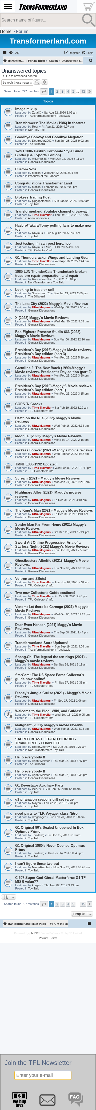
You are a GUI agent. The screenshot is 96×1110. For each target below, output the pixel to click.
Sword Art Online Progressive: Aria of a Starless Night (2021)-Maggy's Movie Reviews (52, 544)
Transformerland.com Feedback (49, 115)
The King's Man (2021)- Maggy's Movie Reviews (54, 510)
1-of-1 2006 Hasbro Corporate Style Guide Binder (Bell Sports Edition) (49, 153)
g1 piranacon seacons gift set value (44, 799)
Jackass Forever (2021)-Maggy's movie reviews (53, 450)
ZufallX (36, 112)
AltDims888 (39, 158)
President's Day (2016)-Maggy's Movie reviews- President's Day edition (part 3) (53, 352)
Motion (36, 172)
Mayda (36, 803)
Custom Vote (25, 169)
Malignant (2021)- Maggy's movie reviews (49, 725)
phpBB (34, 933)
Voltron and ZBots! (30, 579)
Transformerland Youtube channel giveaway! (52, 211)
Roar (35, 126)
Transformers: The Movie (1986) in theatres (50, 123)
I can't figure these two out (37, 864)
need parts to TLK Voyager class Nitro (46, 813)
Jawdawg (38, 835)
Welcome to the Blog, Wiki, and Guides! (48, 711)
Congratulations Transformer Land (43, 183)
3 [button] (62, 91)
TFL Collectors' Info (40, 250)
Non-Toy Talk (36, 129)
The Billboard (36, 143)
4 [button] (68, 91)
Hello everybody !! (30, 757)
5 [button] (73, 91)
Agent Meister (41, 760)
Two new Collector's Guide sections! (45, 593)
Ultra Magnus (41, 307)
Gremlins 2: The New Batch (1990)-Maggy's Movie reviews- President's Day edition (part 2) (53, 370)
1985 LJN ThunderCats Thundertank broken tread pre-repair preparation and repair (51, 274)
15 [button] (83, 91)
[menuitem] (14, 53)
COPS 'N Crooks (28, 404)
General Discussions (41, 161)
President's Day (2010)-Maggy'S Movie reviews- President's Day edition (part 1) (53, 388)
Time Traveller (41, 215)
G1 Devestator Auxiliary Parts (39, 785)
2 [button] (57, 91)
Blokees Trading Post (32, 197)
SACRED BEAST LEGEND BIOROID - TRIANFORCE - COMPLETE (45, 741)
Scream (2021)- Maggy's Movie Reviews (47, 478)
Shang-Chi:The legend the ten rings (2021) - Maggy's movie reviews (51, 659)
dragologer (39, 817)
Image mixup (26, 109)
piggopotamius (41, 200)
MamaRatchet (41, 867)
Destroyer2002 (41, 140)
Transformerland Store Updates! (41, 643)
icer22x (37, 789)
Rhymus (37, 233)
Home (5, 31)
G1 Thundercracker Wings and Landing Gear (52, 258)
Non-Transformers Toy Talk (46, 282)
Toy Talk (33, 204)
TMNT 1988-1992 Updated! (36, 464)
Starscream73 (41, 293)
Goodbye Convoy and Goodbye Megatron (49, 137)
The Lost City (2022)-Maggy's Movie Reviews (51, 304)
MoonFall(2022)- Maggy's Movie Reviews (48, 436)
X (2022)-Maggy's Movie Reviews (42, 318)
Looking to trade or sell (34, 290)
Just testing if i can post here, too (43, 243)
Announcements (38, 218)
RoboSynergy (41, 746)
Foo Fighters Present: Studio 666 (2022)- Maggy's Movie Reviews (48, 334)
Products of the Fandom (43, 176)
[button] (44, 91)
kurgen (36, 885)
